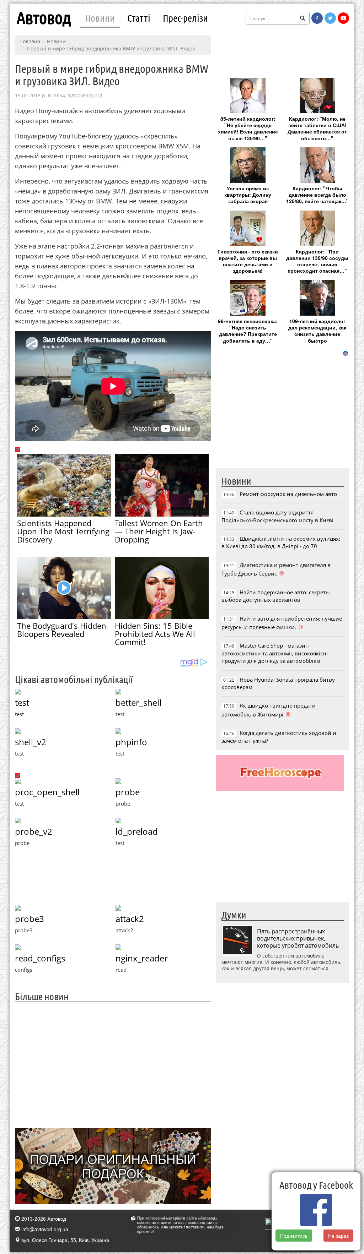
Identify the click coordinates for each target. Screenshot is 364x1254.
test (22, 702)
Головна (30, 41)
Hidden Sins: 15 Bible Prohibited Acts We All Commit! (155, 633)
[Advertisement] (113, 1064)
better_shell (138, 702)
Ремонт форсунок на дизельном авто (288, 493)
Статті (138, 17)
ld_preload (137, 831)
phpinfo (131, 741)
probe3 (29, 918)
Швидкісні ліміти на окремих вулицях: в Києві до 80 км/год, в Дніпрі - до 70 (280, 542)
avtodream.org (85, 95)
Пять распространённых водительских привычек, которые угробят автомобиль (298, 938)
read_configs (40, 958)
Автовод (44, 18)
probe (128, 791)
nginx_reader (142, 958)
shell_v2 (30, 741)
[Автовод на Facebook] (317, 18)
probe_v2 (33, 831)
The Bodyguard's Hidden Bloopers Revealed (61, 629)
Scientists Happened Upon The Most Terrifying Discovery (63, 531)
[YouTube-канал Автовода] (343, 18)
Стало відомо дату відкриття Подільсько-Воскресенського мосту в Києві (277, 516)
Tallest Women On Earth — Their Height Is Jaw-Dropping (159, 531)
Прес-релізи (185, 17)
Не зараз (338, 1235)
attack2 (130, 918)
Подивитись (293, 1235)
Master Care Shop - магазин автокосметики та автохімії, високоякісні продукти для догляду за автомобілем (274, 653)
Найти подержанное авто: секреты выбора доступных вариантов (275, 596)
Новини (100, 17)
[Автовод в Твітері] (330, 18)
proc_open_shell (47, 791)
